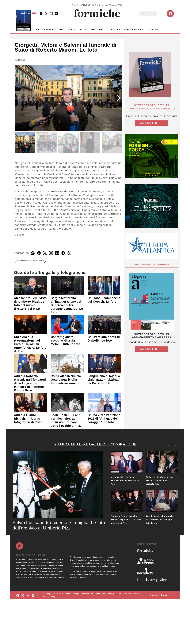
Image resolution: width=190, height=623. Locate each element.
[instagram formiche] (27, 596)
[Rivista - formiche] (153, 551)
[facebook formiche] (17, 596)
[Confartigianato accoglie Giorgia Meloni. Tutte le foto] (67, 324)
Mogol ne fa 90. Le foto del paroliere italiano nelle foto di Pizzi (125, 480)
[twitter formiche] (22, 596)
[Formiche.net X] (46, 14)
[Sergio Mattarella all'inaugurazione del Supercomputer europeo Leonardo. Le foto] (67, 285)
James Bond (97, 29)
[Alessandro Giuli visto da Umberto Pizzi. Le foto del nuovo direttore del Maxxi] (30, 285)
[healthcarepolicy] (153, 580)
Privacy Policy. (49, 597)
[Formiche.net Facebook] (41, 14)
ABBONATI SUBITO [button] (151, 123)
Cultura (154, 29)
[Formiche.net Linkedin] (56, 14)
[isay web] (164, 595)
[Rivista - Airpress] (153, 561)
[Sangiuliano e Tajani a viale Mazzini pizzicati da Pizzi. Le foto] (104, 363)
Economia (48, 29)
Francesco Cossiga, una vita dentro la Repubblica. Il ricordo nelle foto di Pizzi (126, 519)
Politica (34, 29)
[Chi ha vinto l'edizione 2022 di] (104, 402)
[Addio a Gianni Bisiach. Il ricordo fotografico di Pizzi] (30, 402)
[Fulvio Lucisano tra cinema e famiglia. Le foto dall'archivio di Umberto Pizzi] (58, 484)
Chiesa (72, 29)
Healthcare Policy (135, 29)
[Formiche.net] (170, 13)
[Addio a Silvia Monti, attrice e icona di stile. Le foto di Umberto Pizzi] (162, 462)
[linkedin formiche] (32, 596)
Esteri (61, 29)
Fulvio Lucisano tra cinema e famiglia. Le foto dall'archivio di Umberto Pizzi (59, 525)
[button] (35, 20)
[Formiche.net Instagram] (51, 14)
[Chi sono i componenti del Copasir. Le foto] (104, 285)
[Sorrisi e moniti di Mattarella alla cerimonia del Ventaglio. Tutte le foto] (162, 501)
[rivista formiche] (151, 302)
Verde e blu (114, 29)
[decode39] (153, 571)
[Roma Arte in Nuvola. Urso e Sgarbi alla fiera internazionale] (67, 363)
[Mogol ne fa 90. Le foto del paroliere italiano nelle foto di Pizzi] (127, 462)
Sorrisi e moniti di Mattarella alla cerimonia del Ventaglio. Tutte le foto (160, 519)
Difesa (83, 29)
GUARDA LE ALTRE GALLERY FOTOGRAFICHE (95, 444)
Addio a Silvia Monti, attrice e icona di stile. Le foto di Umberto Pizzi (160, 480)
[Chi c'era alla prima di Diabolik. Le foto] (104, 324)
